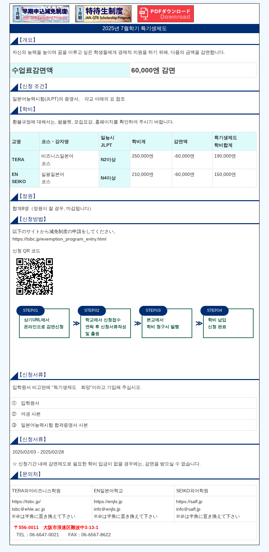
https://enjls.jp (108, 501)
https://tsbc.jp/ (26, 501)
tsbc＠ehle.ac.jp (28, 509)
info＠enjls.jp (107, 509)
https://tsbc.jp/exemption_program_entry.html (59, 239)
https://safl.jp (189, 501)
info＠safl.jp (188, 509)
